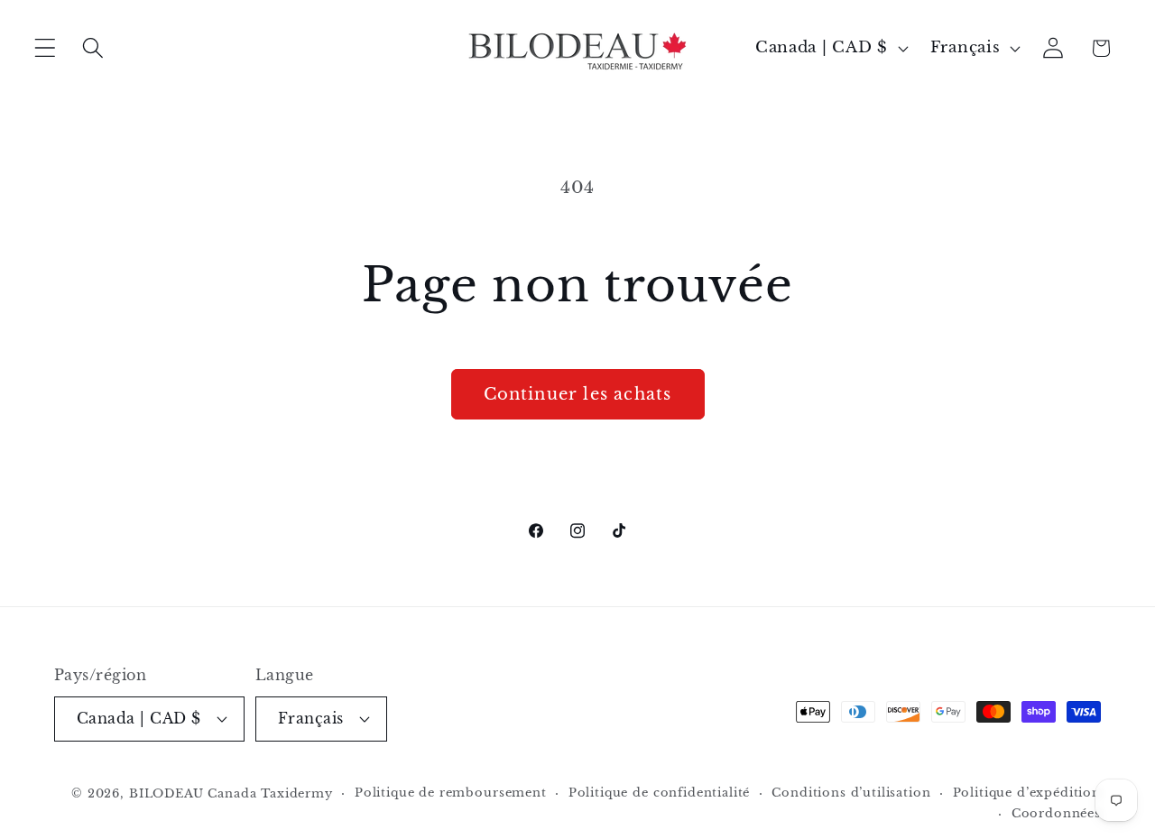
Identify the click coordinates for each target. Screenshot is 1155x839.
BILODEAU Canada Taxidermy (231, 793)
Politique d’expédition (1027, 792)
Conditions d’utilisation (851, 792)
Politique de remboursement (451, 792)
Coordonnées (1056, 813)
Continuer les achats (578, 394)
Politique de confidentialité (659, 792)
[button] (45, 48)
